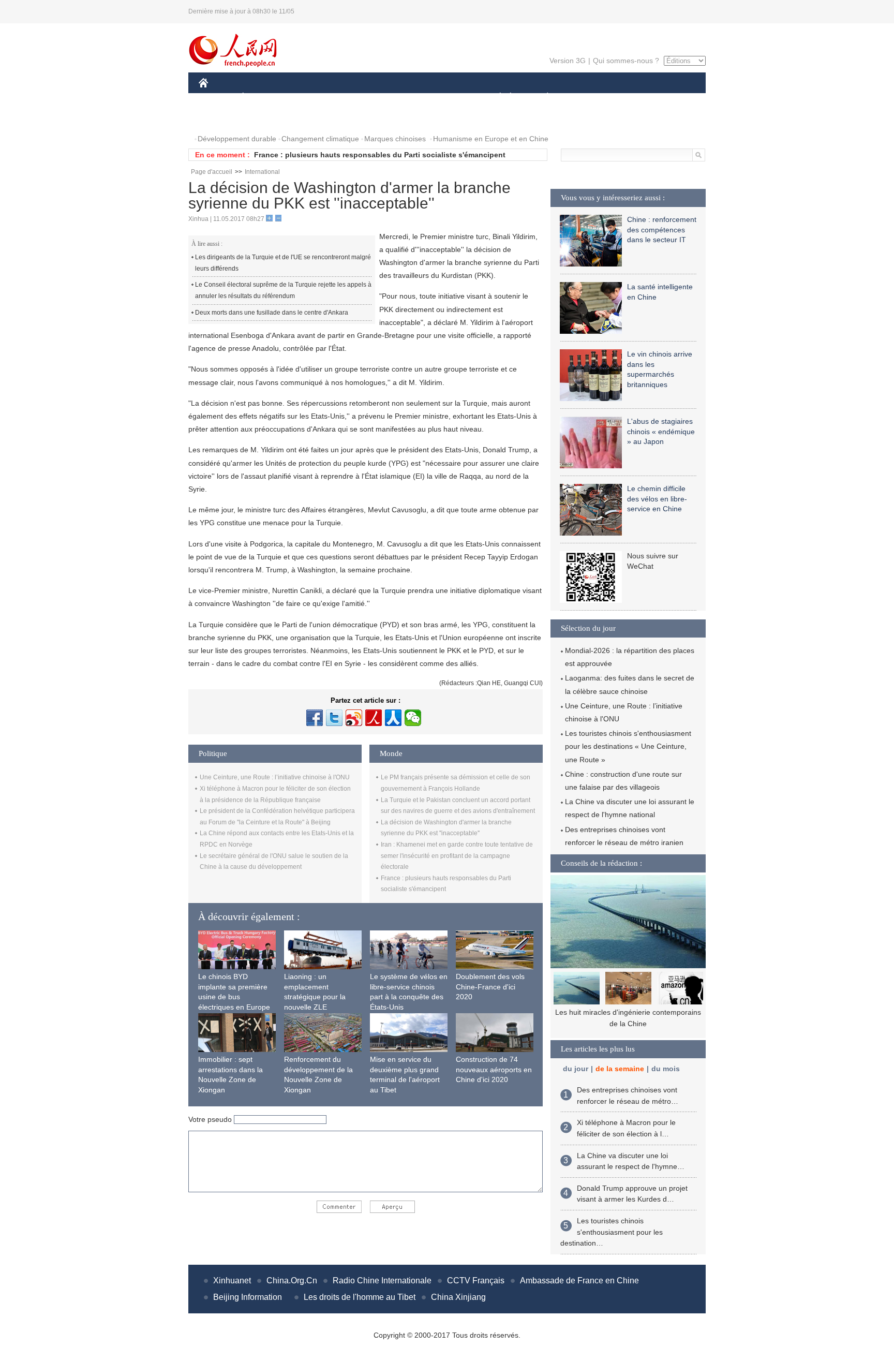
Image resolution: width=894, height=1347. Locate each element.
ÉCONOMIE (262, 97)
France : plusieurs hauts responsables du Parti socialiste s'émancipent (379, 155)
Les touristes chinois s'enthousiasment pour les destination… (611, 1232)
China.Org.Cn (291, 1280)
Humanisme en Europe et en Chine (490, 139)
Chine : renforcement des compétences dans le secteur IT (661, 229)
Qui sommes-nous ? (626, 60)
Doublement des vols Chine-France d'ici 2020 (490, 986)
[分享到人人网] (393, 717)
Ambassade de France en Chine (579, 1280)
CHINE (217, 97)
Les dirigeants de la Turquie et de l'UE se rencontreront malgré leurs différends (283, 263)
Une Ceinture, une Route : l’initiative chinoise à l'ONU (275, 777)
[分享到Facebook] (314, 717)
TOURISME (628, 97)
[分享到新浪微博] (354, 717)
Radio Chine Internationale (382, 1280)
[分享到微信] (413, 717)
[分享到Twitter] (334, 717)
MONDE (310, 97)
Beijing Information (247, 1297)
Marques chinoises (395, 139)
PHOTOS (220, 118)
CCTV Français (475, 1280)
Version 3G (567, 60)
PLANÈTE (542, 97)
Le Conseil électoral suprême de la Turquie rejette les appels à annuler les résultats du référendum (283, 290)
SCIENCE (401, 97)
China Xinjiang (458, 1297)
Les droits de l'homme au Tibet (359, 1297)
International (262, 171)
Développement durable (237, 139)
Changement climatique (320, 139)
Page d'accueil (211, 171)
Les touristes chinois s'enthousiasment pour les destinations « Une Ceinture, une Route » (628, 746)
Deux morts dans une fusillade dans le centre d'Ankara (271, 312)
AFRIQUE (354, 97)
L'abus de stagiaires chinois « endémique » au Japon (661, 431)
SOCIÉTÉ (495, 97)
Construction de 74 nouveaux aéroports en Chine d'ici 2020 (494, 1069)
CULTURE (448, 97)
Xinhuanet (232, 1280)
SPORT (584, 97)
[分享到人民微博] (373, 717)
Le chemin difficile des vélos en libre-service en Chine (657, 498)
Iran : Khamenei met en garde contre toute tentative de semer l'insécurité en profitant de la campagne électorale (457, 855)
